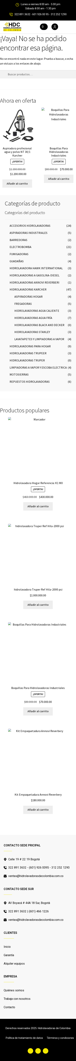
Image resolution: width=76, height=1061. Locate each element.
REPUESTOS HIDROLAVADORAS (30, 381)
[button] (67, 27)
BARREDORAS (18, 240)
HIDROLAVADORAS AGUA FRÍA (33, 318)
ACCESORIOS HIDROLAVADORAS (30, 225)
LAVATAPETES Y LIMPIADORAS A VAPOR (39, 339)
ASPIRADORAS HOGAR (28, 296)
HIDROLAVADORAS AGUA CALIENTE (36, 310)
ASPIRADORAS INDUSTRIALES (28, 233)
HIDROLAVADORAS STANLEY (32, 332)
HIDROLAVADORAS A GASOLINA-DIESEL (34, 275)
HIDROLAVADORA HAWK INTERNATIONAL (36, 268)
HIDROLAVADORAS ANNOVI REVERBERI (34, 282)
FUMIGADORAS (19, 254)
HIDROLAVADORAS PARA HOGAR (30, 346)
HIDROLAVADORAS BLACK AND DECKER (39, 325)
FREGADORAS (23, 304)
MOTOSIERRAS (19, 374)
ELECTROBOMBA (20, 247)
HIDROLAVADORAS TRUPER (27, 360)
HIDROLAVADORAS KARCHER (28, 289)
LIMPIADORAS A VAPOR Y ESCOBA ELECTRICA (38, 367)
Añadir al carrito (17, 183)
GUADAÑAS (17, 261)
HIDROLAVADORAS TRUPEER (28, 353)
